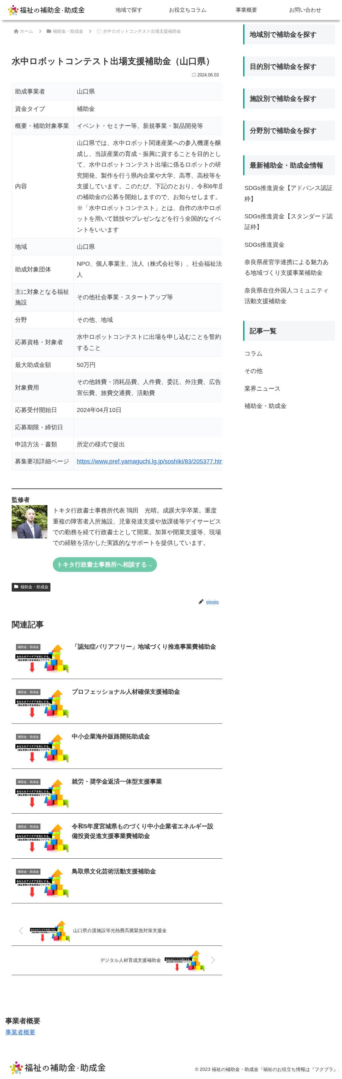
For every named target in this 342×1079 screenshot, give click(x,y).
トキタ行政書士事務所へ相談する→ (105, 564)
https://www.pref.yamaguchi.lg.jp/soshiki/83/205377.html (151, 461)
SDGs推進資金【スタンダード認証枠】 (288, 221)
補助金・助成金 (34, 587)
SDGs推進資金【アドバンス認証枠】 (288, 193)
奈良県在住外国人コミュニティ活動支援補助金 (286, 295)
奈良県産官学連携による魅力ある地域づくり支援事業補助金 (286, 267)
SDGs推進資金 (264, 244)
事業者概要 (20, 1032)
